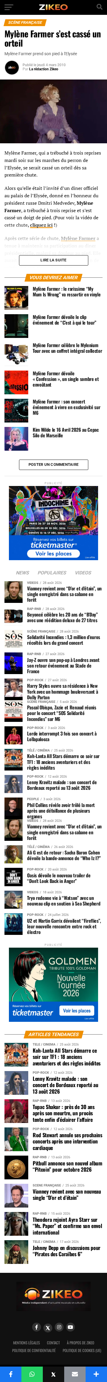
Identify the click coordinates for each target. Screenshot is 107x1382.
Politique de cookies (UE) (82, 1350)
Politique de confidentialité (34, 1350)
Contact (53, 1343)
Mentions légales (26, 1343)
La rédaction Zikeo (43, 69)
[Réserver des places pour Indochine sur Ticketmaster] (53, 521)
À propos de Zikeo (80, 1343)
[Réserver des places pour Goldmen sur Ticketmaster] (53, 983)
